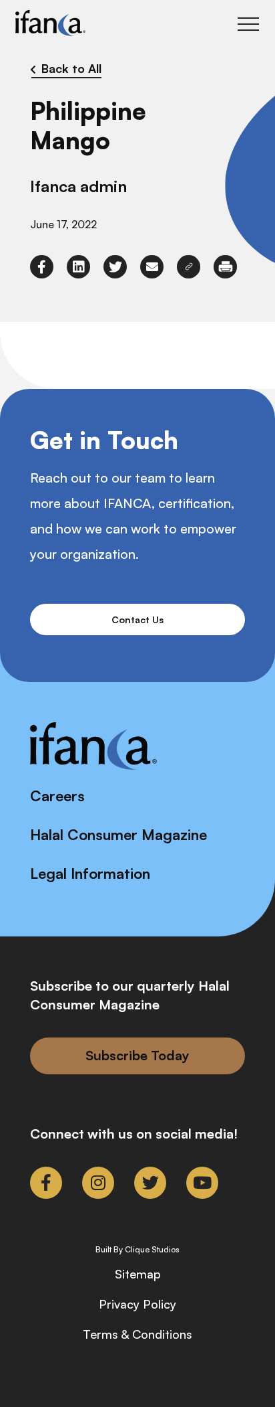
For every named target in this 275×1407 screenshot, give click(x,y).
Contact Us (137, 619)
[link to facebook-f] (41, 266)
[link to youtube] (202, 1183)
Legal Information (90, 873)
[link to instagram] (98, 1183)
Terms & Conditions (137, 1334)
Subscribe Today (137, 1055)
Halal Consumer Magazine (118, 834)
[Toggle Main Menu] (248, 24)
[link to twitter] (115, 266)
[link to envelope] (152, 266)
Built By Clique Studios (137, 1250)
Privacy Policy (137, 1304)
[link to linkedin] (78, 266)
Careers (57, 796)
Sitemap (138, 1273)
